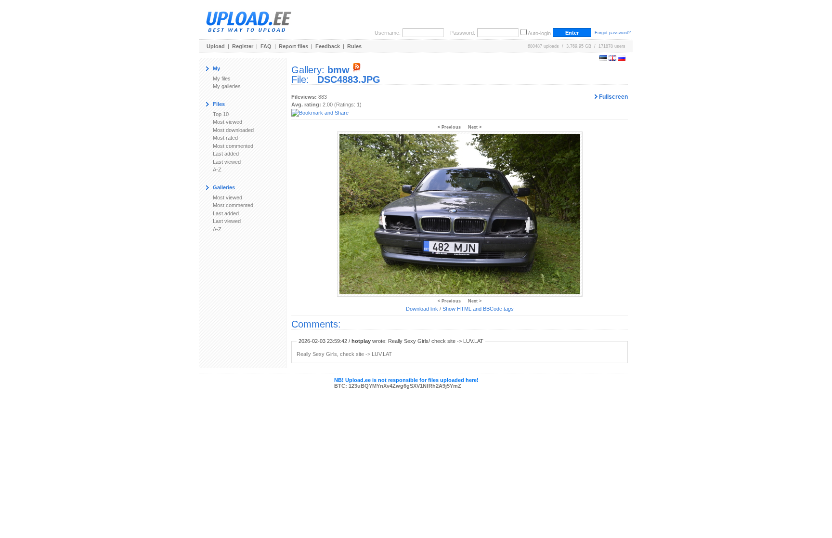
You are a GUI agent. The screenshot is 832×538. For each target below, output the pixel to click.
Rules (354, 46)
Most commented (233, 146)
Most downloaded (233, 130)
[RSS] (356, 70)
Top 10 (221, 114)
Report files (293, 46)
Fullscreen (613, 96)
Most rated (225, 138)
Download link (422, 309)
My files (222, 78)
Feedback (327, 46)
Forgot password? (613, 32)
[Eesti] (603, 59)
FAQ (266, 46)
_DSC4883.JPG (346, 79)
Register (242, 46)
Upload (216, 46)
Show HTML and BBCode (478, 309)
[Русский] (621, 59)
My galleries (227, 86)
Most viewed (227, 122)
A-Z (217, 169)
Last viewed (227, 162)
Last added (226, 154)
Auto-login (539, 33)
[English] (612, 59)
